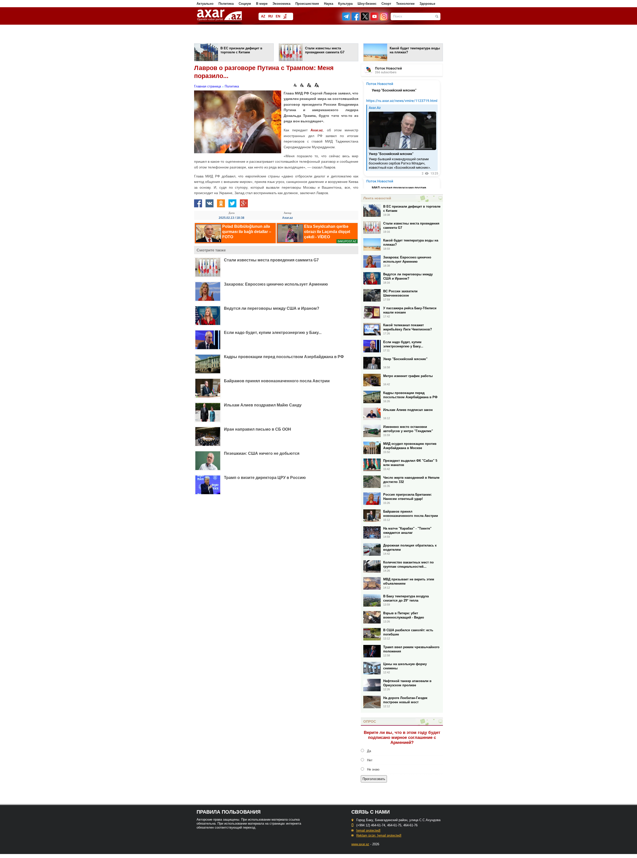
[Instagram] (383, 19)
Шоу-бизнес (367, 3)
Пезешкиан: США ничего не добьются (261, 453)
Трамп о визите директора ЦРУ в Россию (265, 477)
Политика (226, 3)
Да (369, 751)
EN (278, 16)
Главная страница (207, 86)
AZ (263, 16)
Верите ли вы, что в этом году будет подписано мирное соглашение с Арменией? (402, 737)
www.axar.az (360, 844)
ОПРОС (369, 721)
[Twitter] (365, 19)
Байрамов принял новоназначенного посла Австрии (277, 381)
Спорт (386, 3)
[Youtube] (374, 19)
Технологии (405, 3)
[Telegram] (346, 19)
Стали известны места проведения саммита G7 (271, 260)
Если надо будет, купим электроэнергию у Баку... (272, 332)
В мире (261, 3)
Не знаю (373, 769)
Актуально (205, 3)
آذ (284, 16)
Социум (245, 3)
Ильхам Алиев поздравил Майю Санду (263, 405)
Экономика (281, 3)
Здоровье (427, 3)
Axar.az (317, 130)
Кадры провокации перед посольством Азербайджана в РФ (284, 357)
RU (270, 16)
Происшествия (307, 3)
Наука (328, 3)
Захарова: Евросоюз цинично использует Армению (276, 284)
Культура (345, 3)
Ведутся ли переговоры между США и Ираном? (271, 308)
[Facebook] (356, 19)
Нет (369, 760)
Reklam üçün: (378, 835)
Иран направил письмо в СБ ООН (257, 429)
